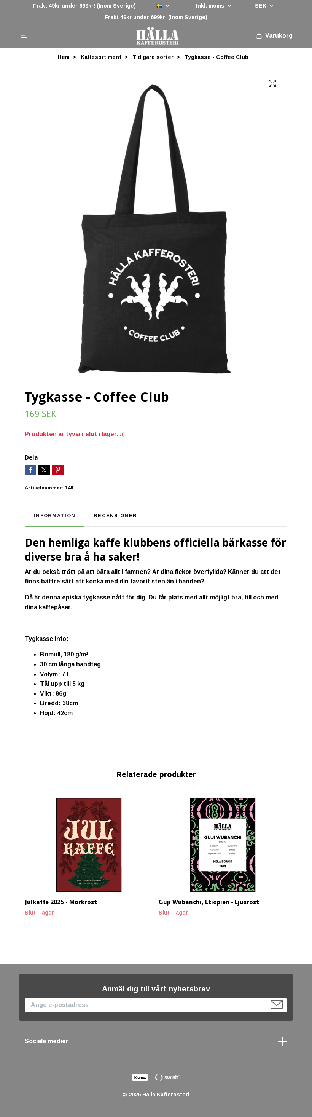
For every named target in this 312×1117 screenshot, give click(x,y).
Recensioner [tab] (115, 515)
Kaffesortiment (101, 57)
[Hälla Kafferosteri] (157, 35)
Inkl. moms (211, 6)
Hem (64, 57)
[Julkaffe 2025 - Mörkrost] (89, 844)
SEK (261, 6)
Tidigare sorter (153, 57)
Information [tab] (54, 515)
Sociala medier (46, 1041)
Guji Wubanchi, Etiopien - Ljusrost (209, 902)
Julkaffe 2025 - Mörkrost (61, 902)
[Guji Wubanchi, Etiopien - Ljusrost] (223, 844)
